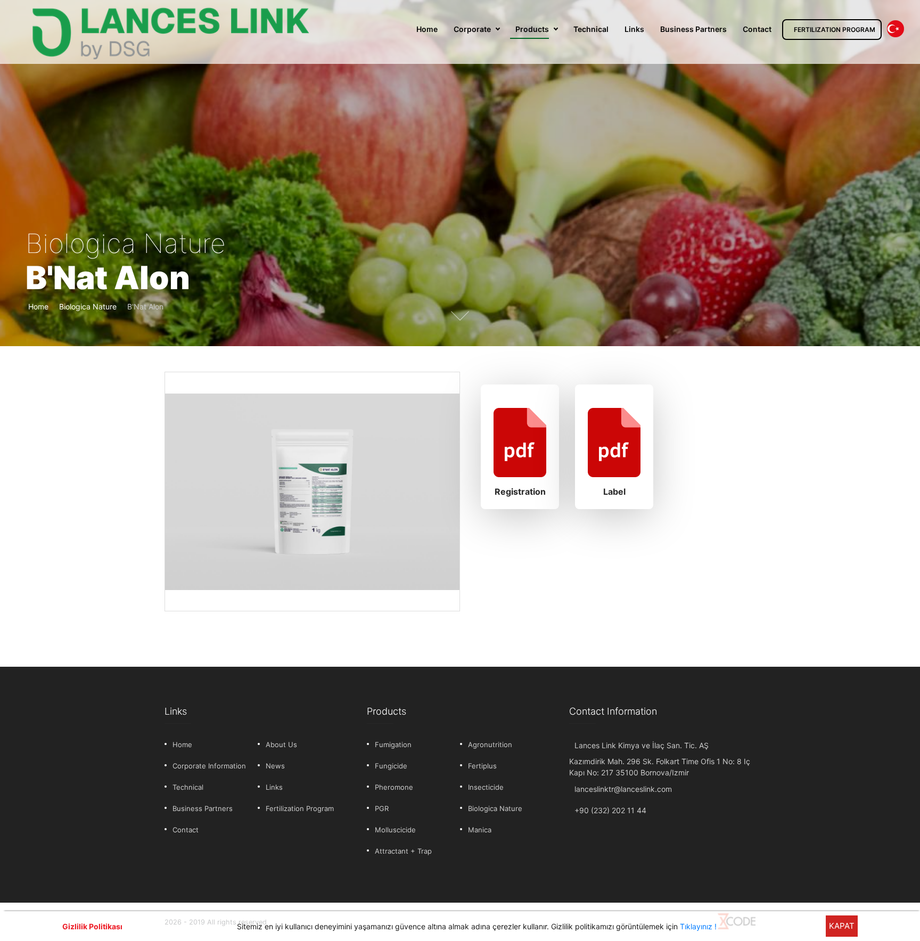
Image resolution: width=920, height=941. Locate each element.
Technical (591, 29)
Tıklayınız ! (698, 926)
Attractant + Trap (403, 851)
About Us (281, 744)
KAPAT (842, 926)
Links (634, 29)
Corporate (472, 29)
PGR (382, 808)
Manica (479, 829)
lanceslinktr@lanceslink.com (623, 788)
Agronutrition (490, 744)
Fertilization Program (300, 808)
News (275, 766)
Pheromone (394, 787)
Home (427, 29)
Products (532, 29)
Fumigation (393, 744)
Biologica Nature (88, 306)
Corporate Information (209, 766)
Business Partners (693, 29)
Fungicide (391, 766)
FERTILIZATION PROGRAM (834, 30)
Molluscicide (395, 829)
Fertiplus (482, 766)
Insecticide (486, 787)
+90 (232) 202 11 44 (610, 810)
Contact (757, 29)
